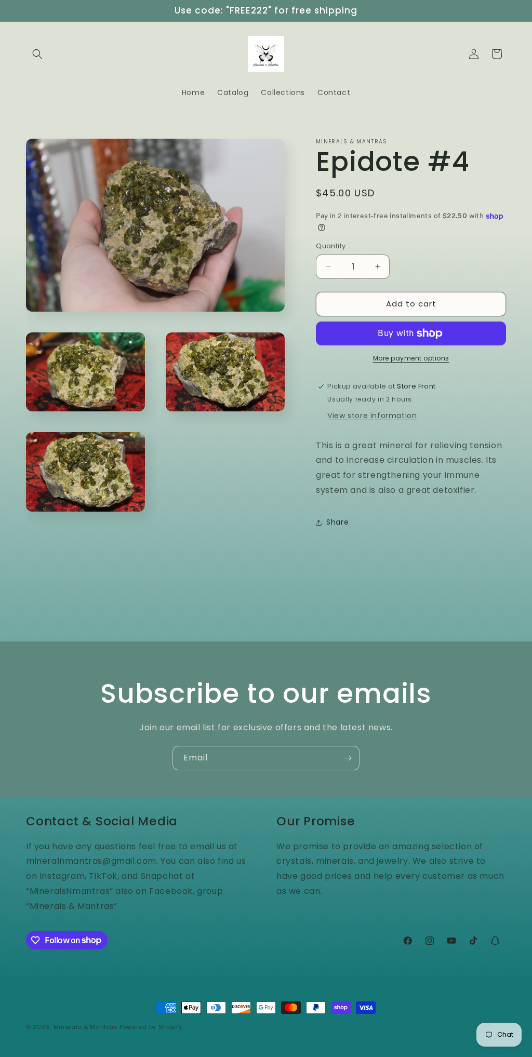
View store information (372, 415)
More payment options (411, 358)
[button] (37, 54)
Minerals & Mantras (86, 1027)
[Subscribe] (347, 758)
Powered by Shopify (150, 1027)
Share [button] (337, 522)
